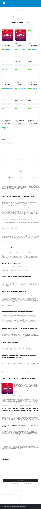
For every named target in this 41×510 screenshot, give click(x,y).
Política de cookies (5, 491)
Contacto (3, 495)
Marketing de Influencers (6, 465)
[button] (36, 3)
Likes (20, 165)
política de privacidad (21, 483)
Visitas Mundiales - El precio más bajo (20, 16)
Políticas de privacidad (6, 489)
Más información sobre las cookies (8, 493)
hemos (19, 443)
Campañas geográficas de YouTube (8, 461)
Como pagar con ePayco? (6, 497)
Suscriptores (20, 171)
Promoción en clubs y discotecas (7, 468)
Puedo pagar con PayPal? (6, 499)
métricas (30, 222)
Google (23, 318)
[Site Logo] (4, 3)
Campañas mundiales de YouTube (8, 463)
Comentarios (20, 159)
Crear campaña (7, 45)
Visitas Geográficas (20, 10)
